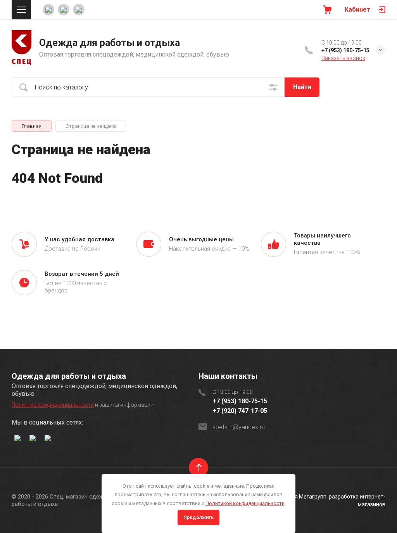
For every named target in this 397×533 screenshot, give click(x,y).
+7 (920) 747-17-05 (239, 410)
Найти (302, 87)
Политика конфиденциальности (53, 405)
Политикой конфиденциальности (245, 503)
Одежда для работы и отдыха (109, 42)
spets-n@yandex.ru (238, 427)
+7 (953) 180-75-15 (345, 50)
